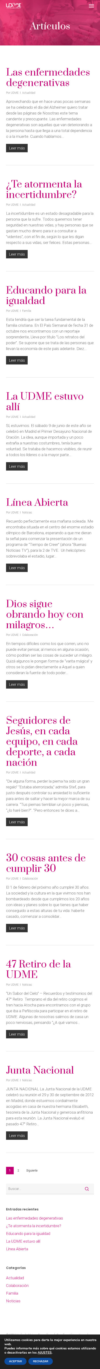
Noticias (27, 512)
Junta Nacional (40, 1070)
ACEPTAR (15, 1361)
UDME (15, 92)
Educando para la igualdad (46, 295)
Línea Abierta (37, 502)
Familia (26, 310)
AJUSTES (45, 1353)
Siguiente (31, 1170)
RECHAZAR (40, 1361)
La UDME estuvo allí (45, 401)
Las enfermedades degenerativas (48, 77)
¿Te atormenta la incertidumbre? (44, 189)
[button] (91, 5)
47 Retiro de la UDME (38, 969)
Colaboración (30, 635)
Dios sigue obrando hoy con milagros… (44, 614)
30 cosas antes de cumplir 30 (46, 863)
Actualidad (28, 92)
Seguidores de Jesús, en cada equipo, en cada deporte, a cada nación (42, 741)
